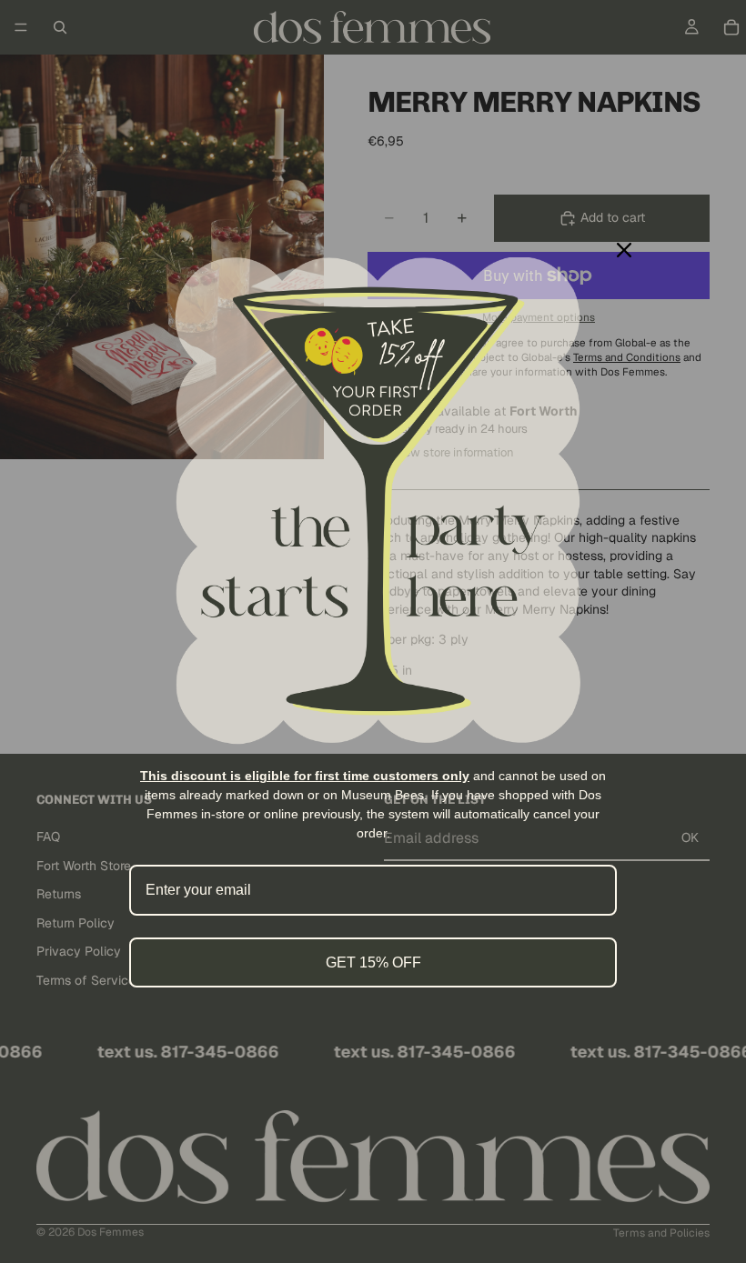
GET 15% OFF (373, 962)
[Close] (624, 250)
